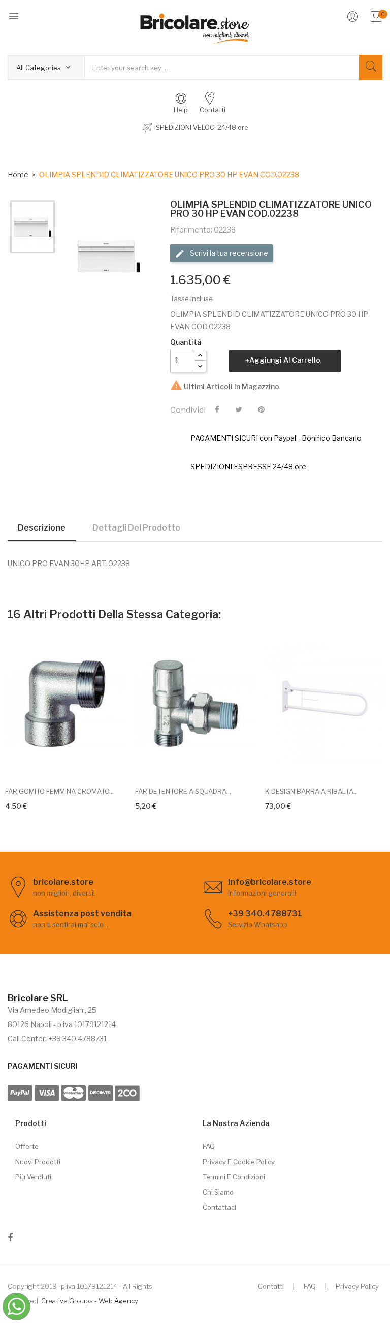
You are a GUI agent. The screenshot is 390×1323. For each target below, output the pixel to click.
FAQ (209, 1146)
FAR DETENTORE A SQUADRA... (183, 791)
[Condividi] (217, 410)
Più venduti (33, 1177)
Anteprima (77, 763)
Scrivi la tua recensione (228, 253)
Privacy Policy (357, 1286)
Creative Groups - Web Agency (89, 1301)
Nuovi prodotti (37, 1161)
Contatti (271, 1286)
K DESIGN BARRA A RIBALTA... (311, 791)
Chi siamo (218, 1192)
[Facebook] (10, 1239)
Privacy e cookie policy (239, 1161)
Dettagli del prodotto (136, 528)
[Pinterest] (261, 410)
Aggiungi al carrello (284, 360)
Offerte (27, 1146)
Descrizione (42, 528)
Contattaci (219, 1207)
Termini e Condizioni (234, 1177)
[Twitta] (238, 410)
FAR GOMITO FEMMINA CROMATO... (59, 791)
